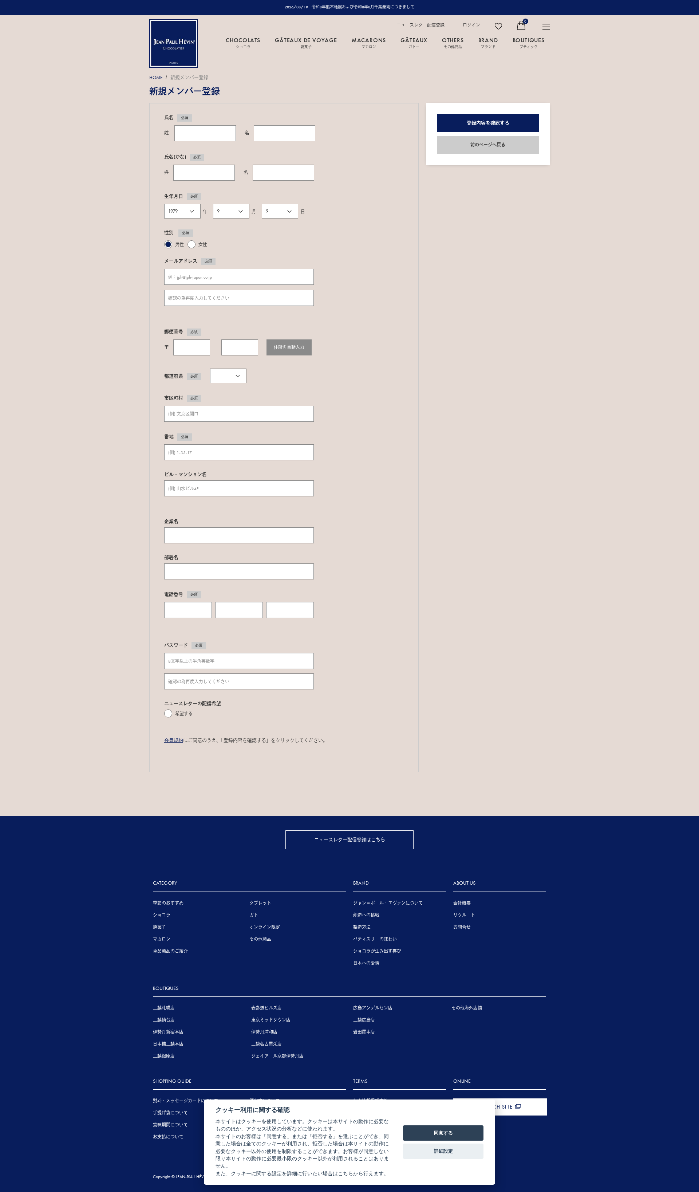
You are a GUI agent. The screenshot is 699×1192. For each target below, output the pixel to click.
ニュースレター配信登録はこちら (349, 840)
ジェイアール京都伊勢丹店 (277, 1056)
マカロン (161, 939)
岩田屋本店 (364, 1032)
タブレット (260, 903)
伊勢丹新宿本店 (168, 1032)
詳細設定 (443, 1151)
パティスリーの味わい (375, 939)
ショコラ (161, 915)
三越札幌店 (164, 1008)
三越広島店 (364, 1020)
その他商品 (260, 939)
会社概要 (462, 903)
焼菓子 (159, 927)
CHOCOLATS (243, 42)
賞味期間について (170, 1125)
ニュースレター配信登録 (420, 25)
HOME (155, 77)
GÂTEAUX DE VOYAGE (306, 42)
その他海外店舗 (466, 1008)
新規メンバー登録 (189, 77)
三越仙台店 (164, 1020)
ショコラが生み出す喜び (377, 951)
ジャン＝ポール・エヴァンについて (388, 903)
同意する (443, 1133)
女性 (202, 245)
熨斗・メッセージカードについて (185, 1101)
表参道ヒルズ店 (266, 1008)
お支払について (168, 1137)
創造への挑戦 (366, 915)
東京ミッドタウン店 (271, 1020)
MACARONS (369, 42)
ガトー (255, 915)
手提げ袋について (170, 1113)
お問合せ (462, 927)
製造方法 (362, 927)
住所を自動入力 (289, 347)
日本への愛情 (366, 963)
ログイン (471, 25)
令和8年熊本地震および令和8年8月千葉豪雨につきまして (363, 6)
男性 (179, 245)
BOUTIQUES (529, 42)
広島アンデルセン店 (372, 1008)
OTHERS (453, 42)
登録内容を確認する (488, 123)
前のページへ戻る (487, 145)
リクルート (464, 915)
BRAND (488, 42)
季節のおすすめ (168, 903)
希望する (184, 714)
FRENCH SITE (496, 1107)
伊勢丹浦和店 (264, 1032)
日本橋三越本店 (168, 1044)
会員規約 (173, 740)
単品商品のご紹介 (170, 951)
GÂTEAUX (413, 42)
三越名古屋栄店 (266, 1044)
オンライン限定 (264, 927)
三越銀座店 (164, 1056)
